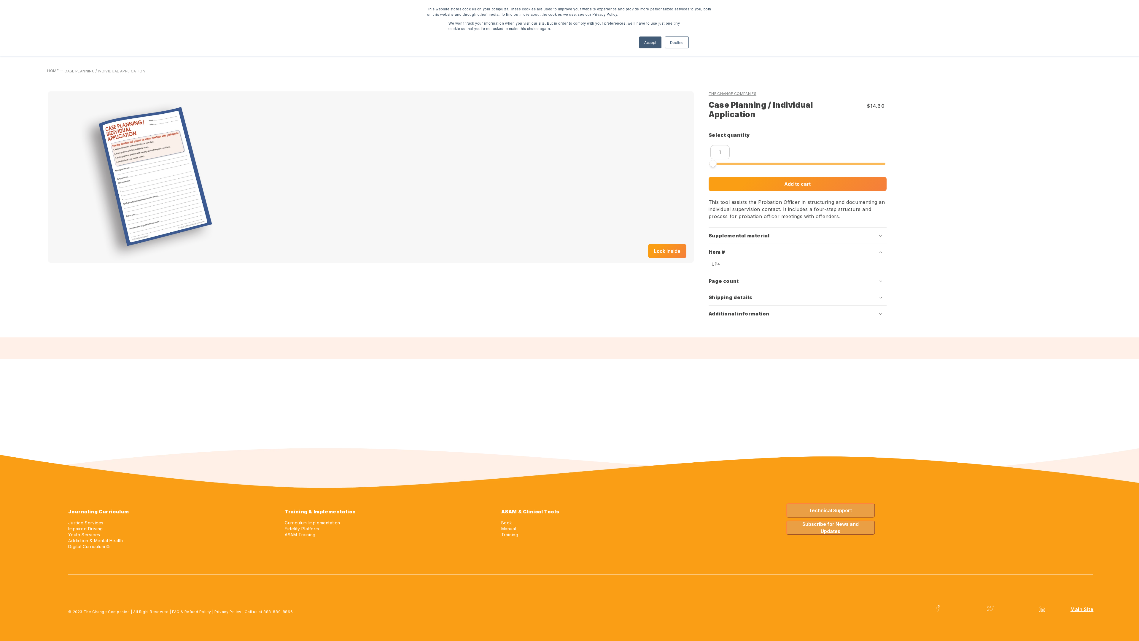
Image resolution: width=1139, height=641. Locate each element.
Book (506, 522)
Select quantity (731, 135)
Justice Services (86, 522)
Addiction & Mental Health (95, 540)
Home (52, 71)
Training (509, 534)
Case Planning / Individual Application (104, 71)
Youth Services (84, 534)
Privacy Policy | (229, 612)
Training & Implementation (320, 512)
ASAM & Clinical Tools (530, 512)
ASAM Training (300, 534)
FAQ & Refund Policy (191, 612)
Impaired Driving (85, 528)
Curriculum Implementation (312, 522)
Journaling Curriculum (98, 512)
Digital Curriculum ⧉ (88, 546)
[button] (798, 236)
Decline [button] (677, 42)
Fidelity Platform (302, 528)
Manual (508, 528)
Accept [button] (650, 42)
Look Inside (667, 251)
